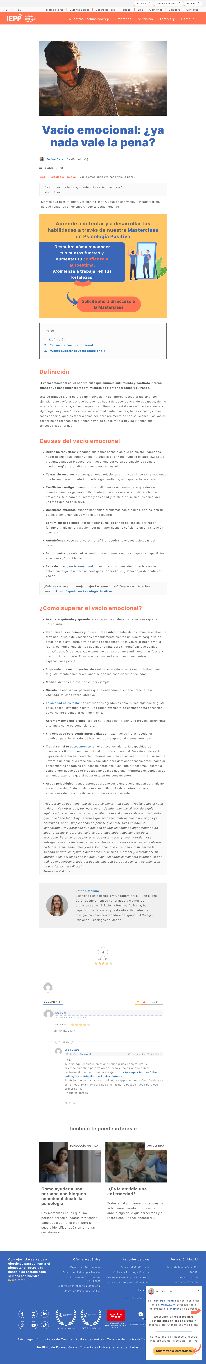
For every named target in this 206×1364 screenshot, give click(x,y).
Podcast (126, 9)
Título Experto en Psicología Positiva (84, 591)
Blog (140, 9)
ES (19, 9)
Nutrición (145, 19)
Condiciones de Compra (55, 1339)
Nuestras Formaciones (89, 19)
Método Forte (55, 9)
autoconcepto (80, 746)
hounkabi (85, 1054)
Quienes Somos (80, 9)
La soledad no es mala (62, 703)
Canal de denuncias (121, 1339)
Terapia (191, 3)
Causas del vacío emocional (68, 345)
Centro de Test (105, 9)
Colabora (174, 9)
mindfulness (81, 682)
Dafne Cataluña (58, 159)
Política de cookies (90, 1339)
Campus (188, 19)
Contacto (192, 9)
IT (13, 9)
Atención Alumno (166, 3)
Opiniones (156, 9)
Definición (55, 339)
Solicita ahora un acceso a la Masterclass (109, 304)
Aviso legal (26, 1339)
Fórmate (141, 3)
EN (7, 9)
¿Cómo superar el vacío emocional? (74, 350)
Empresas (123, 19)
